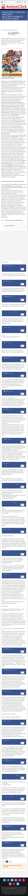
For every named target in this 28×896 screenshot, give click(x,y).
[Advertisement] (14, 246)
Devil (5, 574)
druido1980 (6, 826)
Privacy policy (20, 893)
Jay (4, 463)
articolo (12, 40)
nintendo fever (7, 265)
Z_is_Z (5, 327)
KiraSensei (6, 842)
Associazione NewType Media (11, 888)
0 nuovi (24, 262)
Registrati (20, 2)
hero (5, 740)
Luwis (5, 342)
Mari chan (6, 409)
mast (5, 529)
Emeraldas (6, 373)
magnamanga (7, 296)
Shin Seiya (6, 281)
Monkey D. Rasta (8, 670)
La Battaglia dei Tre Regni (16, 208)
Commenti (15, 30)
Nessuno (6, 357)
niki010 (5, 439)
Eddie (5, 721)
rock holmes (6, 760)
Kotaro (7, 391)
